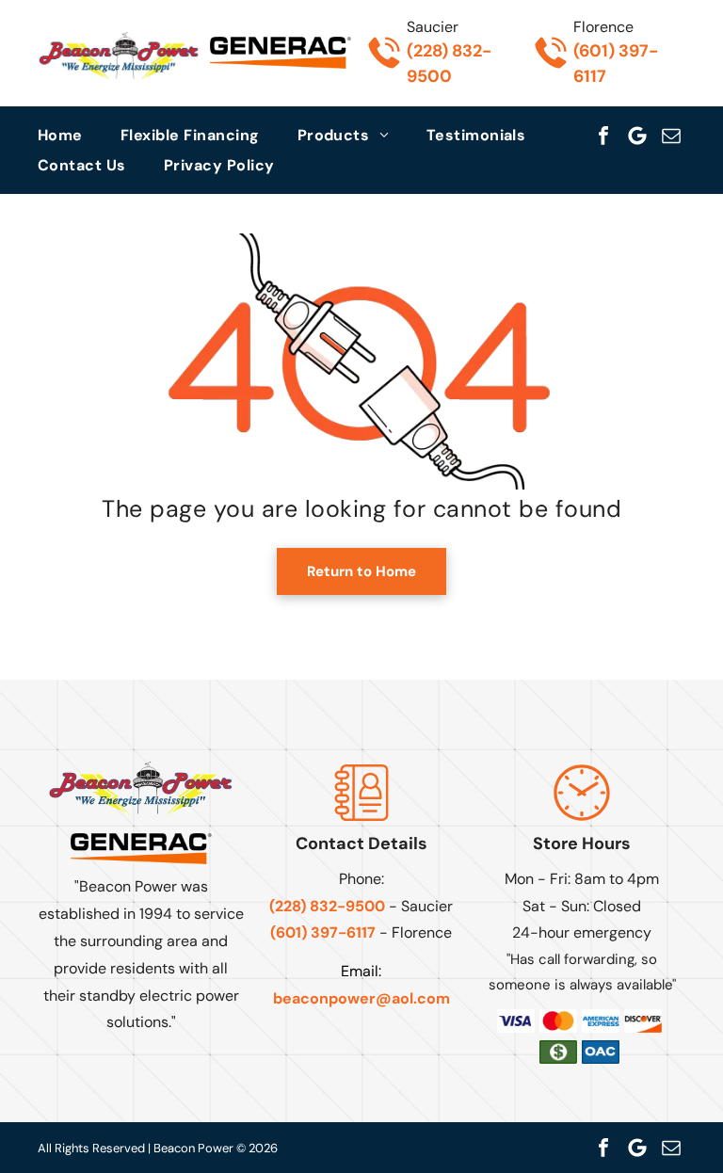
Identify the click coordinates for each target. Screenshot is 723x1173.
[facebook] (603, 135)
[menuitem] (79, 135)
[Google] (637, 135)
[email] (671, 135)
